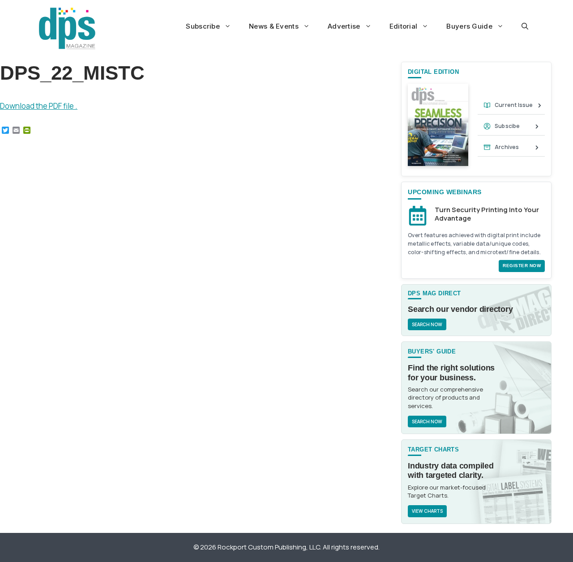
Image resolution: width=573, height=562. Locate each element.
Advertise (344, 26)
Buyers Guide (469, 26)
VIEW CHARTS (427, 511)
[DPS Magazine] (67, 28)
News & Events (274, 26)
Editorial (403, 26)
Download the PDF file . (38, 106)
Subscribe (203, 26)
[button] (525, 26)
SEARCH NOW (427, 324)
